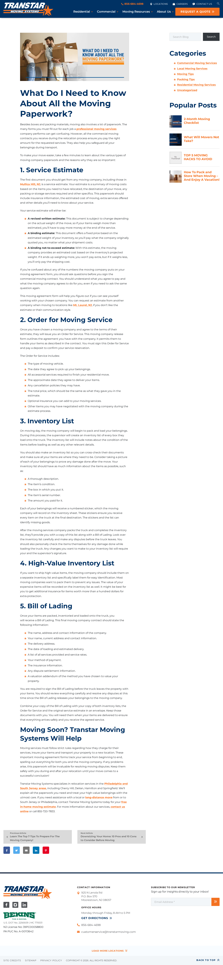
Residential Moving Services (196, 84)
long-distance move (98, 797)
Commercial (106, 11)
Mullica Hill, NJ (30, 184)
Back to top (205, 960)
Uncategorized (187, 90)
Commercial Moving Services (197, 63)
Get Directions (94, 918)
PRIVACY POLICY (51, 960)
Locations (161, 3)
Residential (81, 11)
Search (211, 36)
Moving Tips (185, 74)
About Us (164, 11)
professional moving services (96, 129)
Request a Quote (195, 11)
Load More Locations (108, 951)
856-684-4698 (133, 3)
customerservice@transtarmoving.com (108, 931)
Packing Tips (186, 79)
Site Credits (12, 960)
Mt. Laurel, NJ (82, 305)
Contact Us (204, 3)
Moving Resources (136, 11)
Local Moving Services (192, 68)
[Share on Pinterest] (46, 850)
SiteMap (30, 960)
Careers (182, 3)
